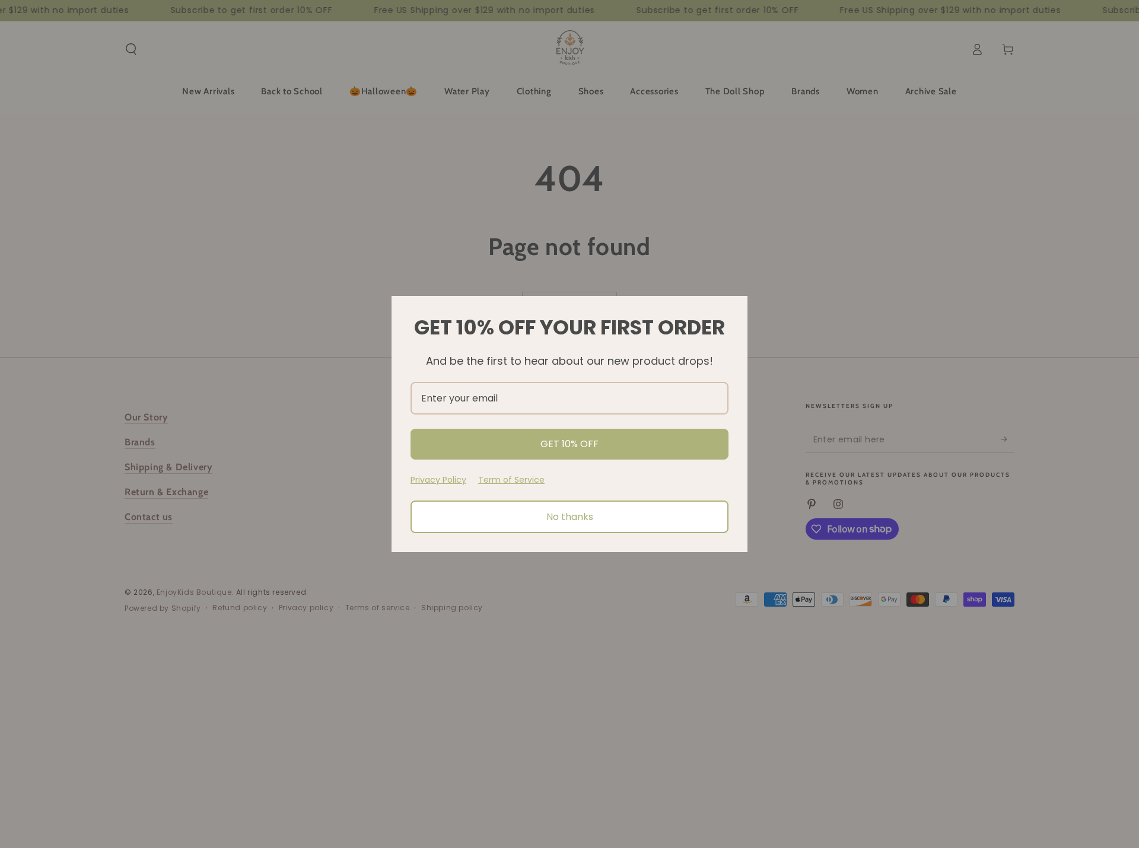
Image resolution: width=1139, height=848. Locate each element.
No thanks (569, 517)
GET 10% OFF (569, 444)
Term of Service (511, 480)
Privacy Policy (438, 480)
